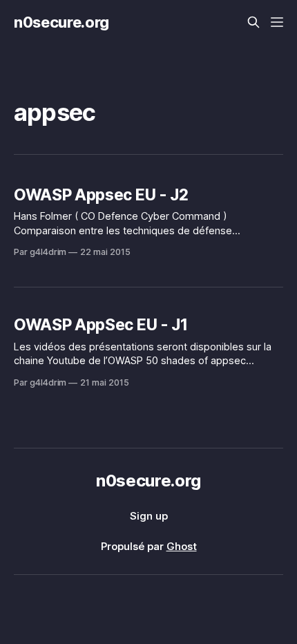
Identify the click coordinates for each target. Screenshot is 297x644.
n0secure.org (61, 22)
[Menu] (277, 22)
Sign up (149, 515)
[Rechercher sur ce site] (253, 22)
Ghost (181, 546)
